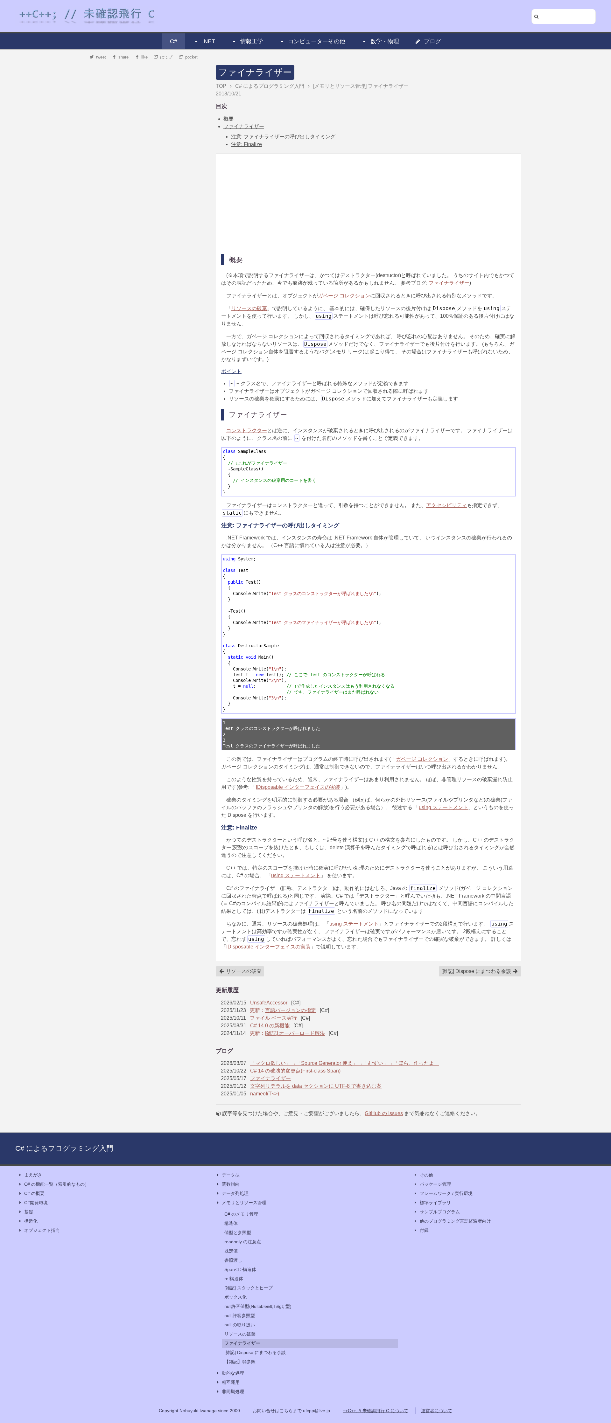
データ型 (231, 1174)
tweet (101, 57)
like (144, 57)
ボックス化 (235, 1297)
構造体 (231, 1223)
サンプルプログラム (440, 1211)
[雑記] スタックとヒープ (248, 1287)
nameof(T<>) (264, 1093)
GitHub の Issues (384, 1113)
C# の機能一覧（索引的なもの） (56, 1184)
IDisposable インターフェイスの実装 (298, 787)
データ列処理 (235, 1193)
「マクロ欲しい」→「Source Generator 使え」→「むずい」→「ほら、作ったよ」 (344, 1063)
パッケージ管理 (435, 1184)
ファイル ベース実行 (273, 1018)
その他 (426, 1174)
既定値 (231, 1250)
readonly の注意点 (242, 1241)
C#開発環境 (36, 1202)
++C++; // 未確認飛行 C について (375, 1410)
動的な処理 (233, 1373)
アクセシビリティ (446, 505)
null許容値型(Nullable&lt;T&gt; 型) (257, 1306)
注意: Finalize (246, 144)
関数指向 (231, 1184)
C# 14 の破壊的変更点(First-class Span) (295, 1070)
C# (173, 41)
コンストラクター (246, 430)
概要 (228, 118)
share (123, 57)
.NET (208, 41)
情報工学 (251, 41)
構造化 (31, 1221)
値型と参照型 (237, 1232)
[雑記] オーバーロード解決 (295, 1033)
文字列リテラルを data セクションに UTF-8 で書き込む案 (316, 1086)
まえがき (33, 1174)
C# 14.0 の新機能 (270, 1025)
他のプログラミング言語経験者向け (455, 1221)
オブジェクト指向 (42, 1230)
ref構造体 (233, 1278)
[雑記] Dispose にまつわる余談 (476, 971)
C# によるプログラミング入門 (64, 1148)
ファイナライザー (255, 72)
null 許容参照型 (239, 1315)
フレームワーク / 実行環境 (446, 1193)
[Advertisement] (368, 203)
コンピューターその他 (316, 41)
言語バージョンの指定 (290, 1010)
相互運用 (231, 1382)
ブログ (432, 41)
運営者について (436, 1410)
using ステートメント (443, 807)
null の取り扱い (239, 1324)
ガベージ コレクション (344, 295)
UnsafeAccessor (268, 1002)
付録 (424, 1230)
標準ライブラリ (435, 1202)
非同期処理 (233, 1391)
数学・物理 (384, 41)
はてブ (166, 57)
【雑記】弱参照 (240, 1361)
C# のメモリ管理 (241, 1214)
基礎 (28, 1211)
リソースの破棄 (249, 308)
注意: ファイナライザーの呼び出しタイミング (283, 136)
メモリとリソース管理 (244, 1202)
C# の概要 (34, 1193)
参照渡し (233, 1260)
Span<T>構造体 (240, 1269)
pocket (191, 57)
